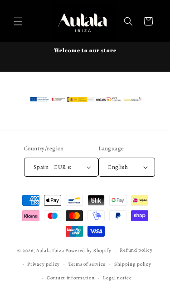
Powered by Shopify (88, 250)
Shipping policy (132, 264)
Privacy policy (43, 264)
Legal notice (117, 277)
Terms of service (87, 264)
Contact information (70, 277)
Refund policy (136, 250)
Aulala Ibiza (50, 250)
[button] (18, 21)
